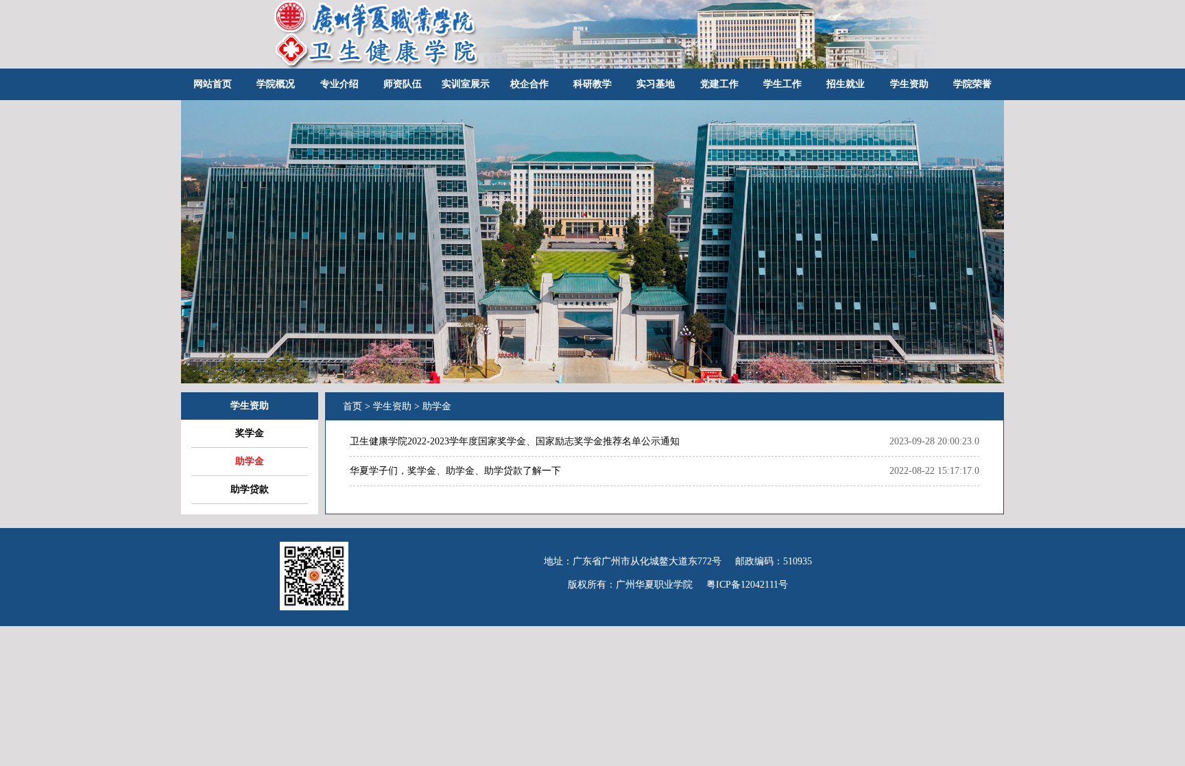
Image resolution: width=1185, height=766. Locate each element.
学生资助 (909, 84)
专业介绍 (339, 84)
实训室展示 (466, 84)
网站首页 (212, 84)
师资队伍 (402, 84)
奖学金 (249, 433)
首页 (352, 406)
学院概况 (275, 84)
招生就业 (845, 84)
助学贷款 (249, 489)
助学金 (249, 461)
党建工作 (719, 84)
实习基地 (655, 84)
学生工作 (782, 84)
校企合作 (529, 84)
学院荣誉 (972, 84)
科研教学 (592, 84)
